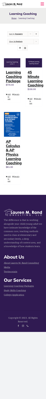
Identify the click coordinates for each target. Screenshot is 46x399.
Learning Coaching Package (14, 76)
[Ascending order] (36, 34)
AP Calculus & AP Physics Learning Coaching (14, 152)
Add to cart (9, 96)
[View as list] (25, 47)
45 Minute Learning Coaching (35, 78)
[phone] (28, 326)
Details (16, 94)
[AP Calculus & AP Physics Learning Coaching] (12, 124)
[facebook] (18, 326)
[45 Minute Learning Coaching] (34, 62)
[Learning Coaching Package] (12, 62)
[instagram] (23, 326)
